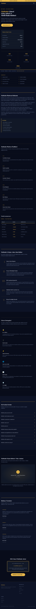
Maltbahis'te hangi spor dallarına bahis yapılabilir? (18, 429)
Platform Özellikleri (23, 77)
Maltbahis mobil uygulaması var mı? (18, 439)
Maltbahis (3, 3)
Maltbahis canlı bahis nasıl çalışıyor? (18, 442)
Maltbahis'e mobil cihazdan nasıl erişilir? (18, 416)
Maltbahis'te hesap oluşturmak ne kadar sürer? (18, 436)
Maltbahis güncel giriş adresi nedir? (18, 412)
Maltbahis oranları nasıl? (18, 422)
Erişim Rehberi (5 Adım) (6, 79)
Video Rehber (22, 81)
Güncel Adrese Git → (7, 25)
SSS (19, 591)
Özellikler (20, 588)
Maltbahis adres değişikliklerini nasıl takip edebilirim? (18, 432)
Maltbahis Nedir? (5, 77)
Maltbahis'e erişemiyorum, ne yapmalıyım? (18, 419)
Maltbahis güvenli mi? (18, 426)
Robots (32, 606)
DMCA (34, 606)
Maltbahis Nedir (21, 586)
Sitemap (2, 598)
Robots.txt (2, 600)
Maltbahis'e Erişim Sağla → (18, 574)
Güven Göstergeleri (23, 79)
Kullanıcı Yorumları (5, 83)
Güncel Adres (22, 83)
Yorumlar (20, 593)
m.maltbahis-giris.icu (18, 565)
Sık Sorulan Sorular (5, 81)
